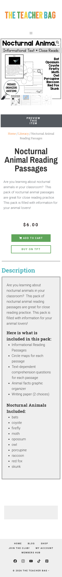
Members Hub (31, 552)
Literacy (23, 133)
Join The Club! (19, 548)
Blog (31, 543)
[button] (57, 42)
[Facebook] (15, 561)
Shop (44, 543)
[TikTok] (38, 561)
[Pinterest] (46, 561)
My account (44, 548)
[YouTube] (31, 561)
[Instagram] (23, 561)
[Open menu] (31, 33)
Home (12, 133)
